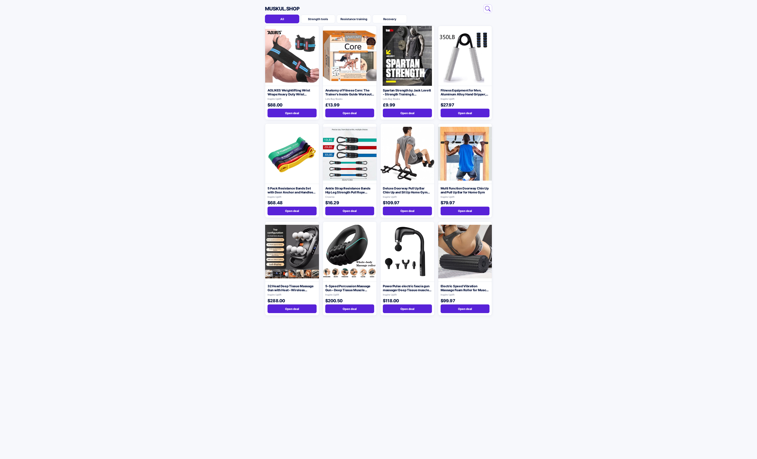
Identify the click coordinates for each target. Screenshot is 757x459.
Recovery (389, 19)
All (282, 19)
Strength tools (318, 19)
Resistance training (353, 19)
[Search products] (487, 8)
